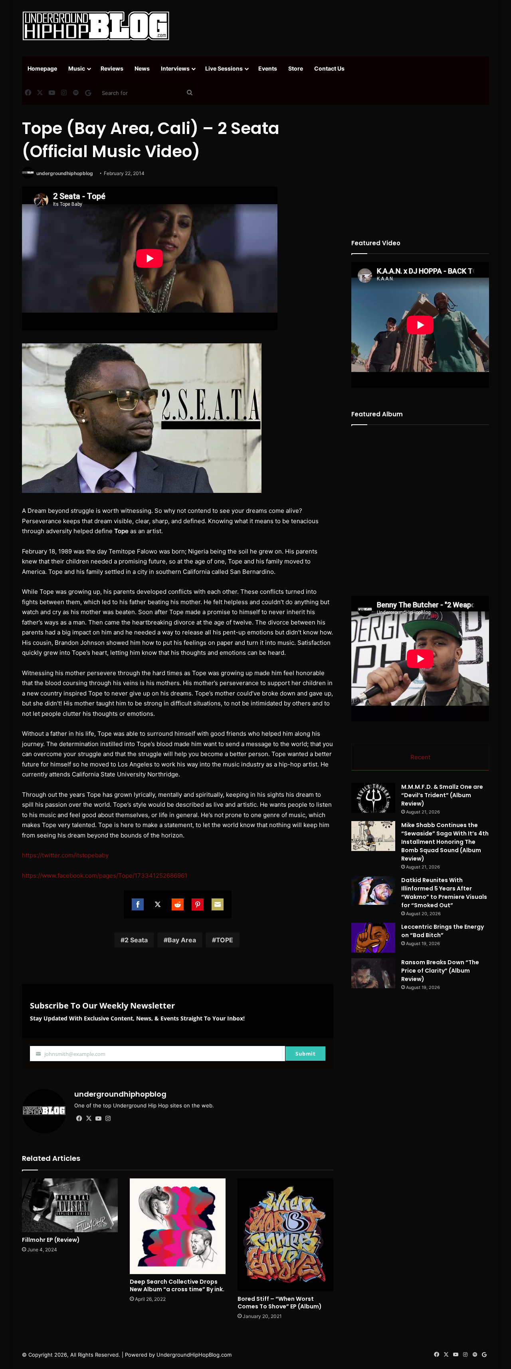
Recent (420, 757)
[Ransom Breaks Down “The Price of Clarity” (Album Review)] (373, 973)
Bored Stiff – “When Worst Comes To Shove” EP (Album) (280, 1302)
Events (267, 68)
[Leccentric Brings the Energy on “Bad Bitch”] (373, 938)
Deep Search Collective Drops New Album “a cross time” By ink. (177, 1285)
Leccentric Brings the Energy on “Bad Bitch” (442, 931)
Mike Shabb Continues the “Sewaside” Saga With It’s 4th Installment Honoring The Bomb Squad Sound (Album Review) (445, 842)
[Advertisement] (335, 26)
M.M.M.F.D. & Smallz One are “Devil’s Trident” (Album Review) (442, 795)
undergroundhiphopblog (64, 173)
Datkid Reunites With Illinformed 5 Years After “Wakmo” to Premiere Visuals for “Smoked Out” (444, 892)
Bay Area (182, 940)
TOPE (224, 940)
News (142, 68)
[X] (88, 1118)
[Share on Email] (218, 904)
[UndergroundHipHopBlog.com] (96, 26)
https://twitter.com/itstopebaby (65, 855)
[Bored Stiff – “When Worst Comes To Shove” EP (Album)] (285, 1235)
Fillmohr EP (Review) (51, 1240)
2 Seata (136, 940)
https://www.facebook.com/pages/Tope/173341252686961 (104, 875)
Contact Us (329, 68)
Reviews (112, 68)
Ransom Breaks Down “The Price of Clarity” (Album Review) (440, 970)
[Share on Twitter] (158, 904)
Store (295, 68)
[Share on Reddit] (178, 904)
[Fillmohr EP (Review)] (70, 1205)
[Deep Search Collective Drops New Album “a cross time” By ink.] (178, 1226)
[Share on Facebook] (138, 904)
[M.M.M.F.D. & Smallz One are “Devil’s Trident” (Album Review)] (373, 798)
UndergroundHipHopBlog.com (194, 1354)
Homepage (42, 68)
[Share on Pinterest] (198, 904)
